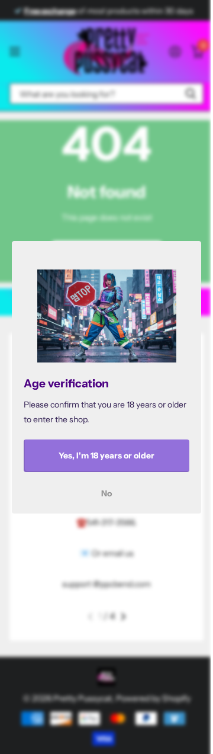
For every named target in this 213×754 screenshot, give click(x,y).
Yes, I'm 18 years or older (106, 455)
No (106, 492)
